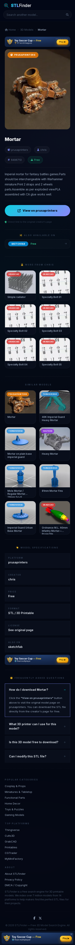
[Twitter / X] (40, 918)
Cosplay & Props (15, 786)
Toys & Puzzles (14, 809)
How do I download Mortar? (28, 689)
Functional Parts (15, 797)
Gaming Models (14, 814)
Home (12, 29)
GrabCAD (11, 841)
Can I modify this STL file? (27, 756)
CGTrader (11, 853)
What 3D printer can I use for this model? (32, 726)
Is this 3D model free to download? (33, 742)
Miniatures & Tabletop (18, 791)
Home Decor (12, 803)
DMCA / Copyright (16, 885)
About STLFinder (15, 873)
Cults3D (10, 835)
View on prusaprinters (40, 210)
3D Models (26, 29)
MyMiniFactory (14, 858)
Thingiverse (12, 829)
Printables (11, 847)
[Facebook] (34, 918)
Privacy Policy (13, 879)
